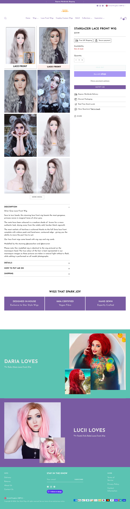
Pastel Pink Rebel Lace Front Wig (91, 436)
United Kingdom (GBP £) (116, 5)
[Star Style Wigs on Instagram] (100, 6)
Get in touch (95, 109)
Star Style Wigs (22, 501)
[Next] (83, 1)
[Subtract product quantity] (76, 60)
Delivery (7, 478)
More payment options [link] (100, 81)
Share (79, 116)
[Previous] (46, 1)
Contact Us (8, 489)
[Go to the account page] (120, 18)
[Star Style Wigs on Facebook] (97, 6)
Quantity (78, 56)
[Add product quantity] (82, 60)
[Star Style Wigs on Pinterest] (103, 6)
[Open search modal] (5, 18)
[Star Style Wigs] (65, 11)
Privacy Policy (113, 484)
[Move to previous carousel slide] (119, 322)
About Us (8, 485)
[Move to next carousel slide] (124, 322)
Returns (7, 481)
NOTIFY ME (100, 87)
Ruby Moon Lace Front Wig (19, 367)
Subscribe (79, 479)
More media (37, 197)
